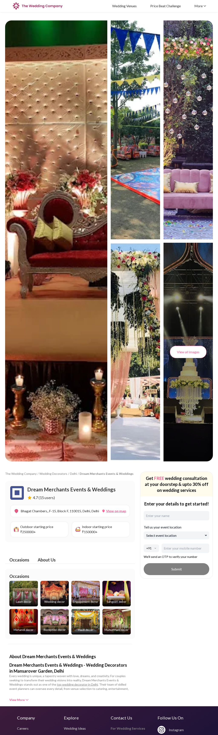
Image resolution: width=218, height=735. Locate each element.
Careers (23, 728)
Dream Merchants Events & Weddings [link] (106, 473)
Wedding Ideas (75, 728)
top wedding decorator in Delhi (77, 684)
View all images (188, 352)
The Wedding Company (21, 473)
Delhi (73, 473)
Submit (176, 569)
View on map (116, 511)
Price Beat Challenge (165, 6)
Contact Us (121, 717)
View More (17, 700)
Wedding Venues (124, 6)
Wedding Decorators (53, 473)
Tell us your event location (162, 527)
